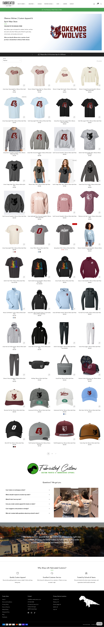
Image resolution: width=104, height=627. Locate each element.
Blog (3, 614)
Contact (72, 4)
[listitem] (52, 10)
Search (3, 599)
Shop (58, 4)
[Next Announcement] (72, 55)
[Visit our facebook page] (28, 612)
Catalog (40, 4)
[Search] (101, 4)
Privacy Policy (5, 604)
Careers (65, 4)
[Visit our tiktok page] (34, 612)
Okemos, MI (56, 602)
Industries (31, 4)
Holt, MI (55, 609)
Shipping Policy (5, 612)
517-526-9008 (31, 602)
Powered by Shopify (86, 624)
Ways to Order (21, 4)
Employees (4, 617)
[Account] (94, 4)
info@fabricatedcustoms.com (34, 599)
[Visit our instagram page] (31, 612)
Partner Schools (48, 4)
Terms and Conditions (7, 602)
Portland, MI (56, 599)
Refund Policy (5, 609)
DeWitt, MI (55, 607)
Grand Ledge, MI (57, 604)
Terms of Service (6, 607)
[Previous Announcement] (32, 55)
